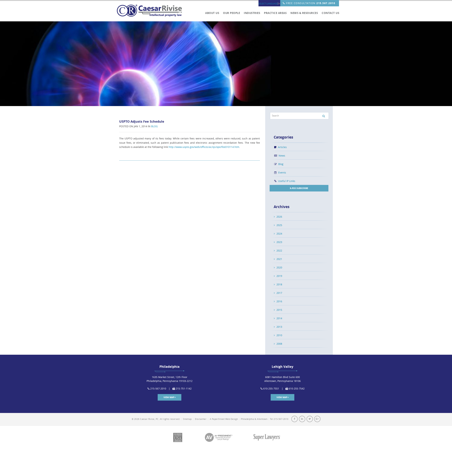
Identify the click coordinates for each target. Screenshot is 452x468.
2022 (279, 250)
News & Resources (304, 13)
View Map (169, 397)
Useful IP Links (286, 181)
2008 (279, 343)
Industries (252, 13)
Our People (231, 13)
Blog (154, 126)
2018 (279, 284)
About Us (212, 13)
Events (282, 172)
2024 (279, 233)
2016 (279, 301)
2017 (279, 293)
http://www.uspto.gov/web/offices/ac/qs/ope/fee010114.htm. (204, 147)
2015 (279, 309)
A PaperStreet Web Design (224, 419)
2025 (279, 225)
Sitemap (187, 419)
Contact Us (330, 13)
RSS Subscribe (300, 188)
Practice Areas (275, 13)
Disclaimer (200, 419)
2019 (279, 276)
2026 (279, 216)
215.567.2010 (325, 3)
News (281, 155)
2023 (279, 242)
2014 (279, 318)
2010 (279, 335)
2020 (279, 267)
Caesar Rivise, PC (151, 11)
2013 (279, 326)
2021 (279, 259)
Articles (282, 147)
